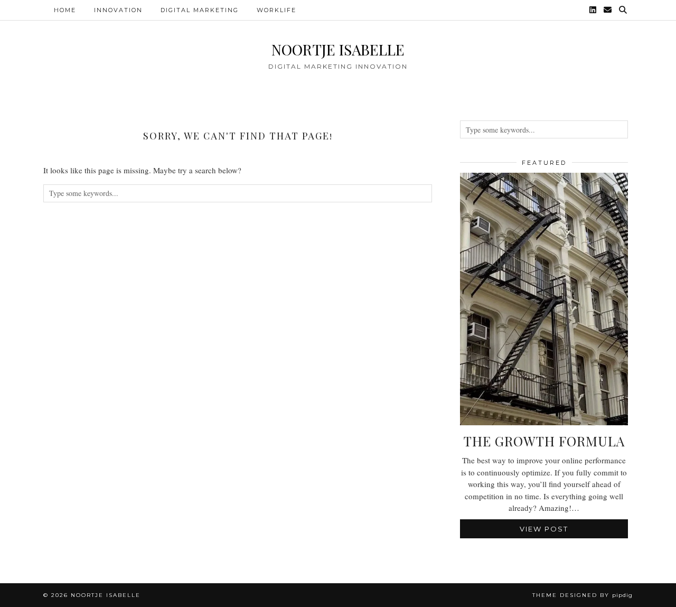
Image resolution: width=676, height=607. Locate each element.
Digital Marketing (200, 10)
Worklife (276, 10)
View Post (544, 529)
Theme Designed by (582, 595)
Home (65, 10)
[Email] (608, 10)
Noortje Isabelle (338, 49)
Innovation (118, 10)
